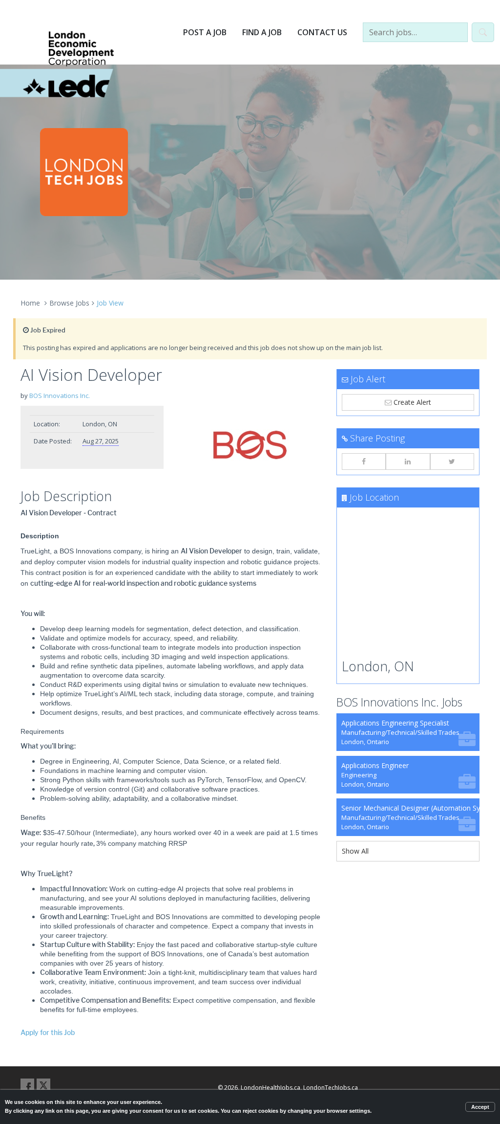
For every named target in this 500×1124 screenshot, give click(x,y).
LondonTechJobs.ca (330, 1087)
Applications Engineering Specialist (400, 732)
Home (30, 303)
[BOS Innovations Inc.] (249, 445)
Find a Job (262, 32)
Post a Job (205, 32)
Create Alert (411, 402)
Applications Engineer (375, 775)
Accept (480, 1107)
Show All (355, 851)
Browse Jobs (69, 303)
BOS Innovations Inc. (59, 395)
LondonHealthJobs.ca (270, 1087)
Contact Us (322, 32)
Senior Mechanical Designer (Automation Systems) (410, 817)
